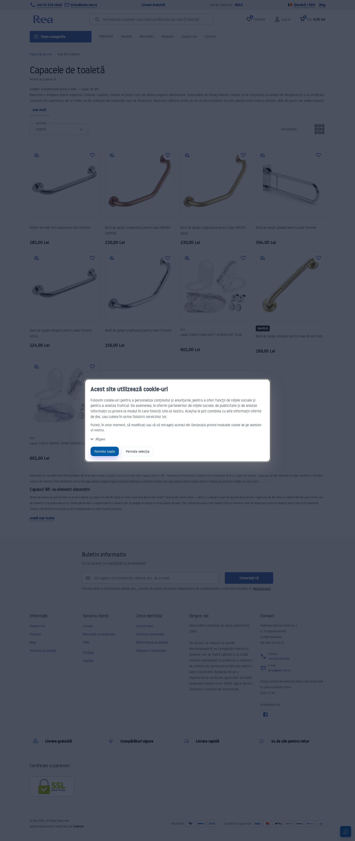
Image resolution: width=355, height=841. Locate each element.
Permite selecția (137, 451)
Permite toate (104, 451)
